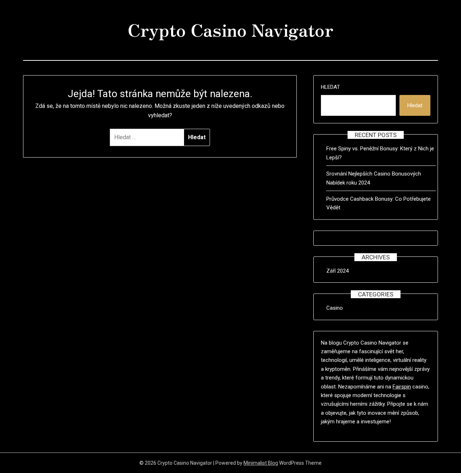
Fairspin (402, 386)
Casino (334, 308)
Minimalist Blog (260, 463)
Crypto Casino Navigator (230, 29)
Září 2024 (337, 271)
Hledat (330, 87)
